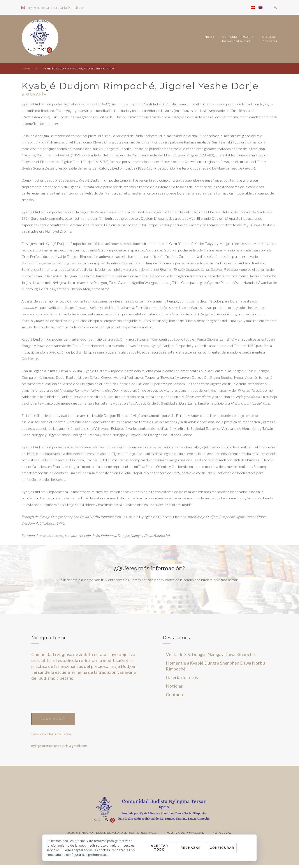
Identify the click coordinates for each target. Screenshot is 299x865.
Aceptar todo (159, 847)
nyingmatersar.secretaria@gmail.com (56, 7)
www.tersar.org (52, 535)
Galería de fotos (182, 677)
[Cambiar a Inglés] (260, 7)
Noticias (270, 39)
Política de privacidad (185, 832)
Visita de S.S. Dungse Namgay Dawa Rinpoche (210, 654)
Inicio (209, 37)
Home (25, 68)
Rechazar (191, 847)
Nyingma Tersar (236, 39)
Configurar (222, 847)
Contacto (175, 694)
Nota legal (222, 832)
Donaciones (53, 719)
